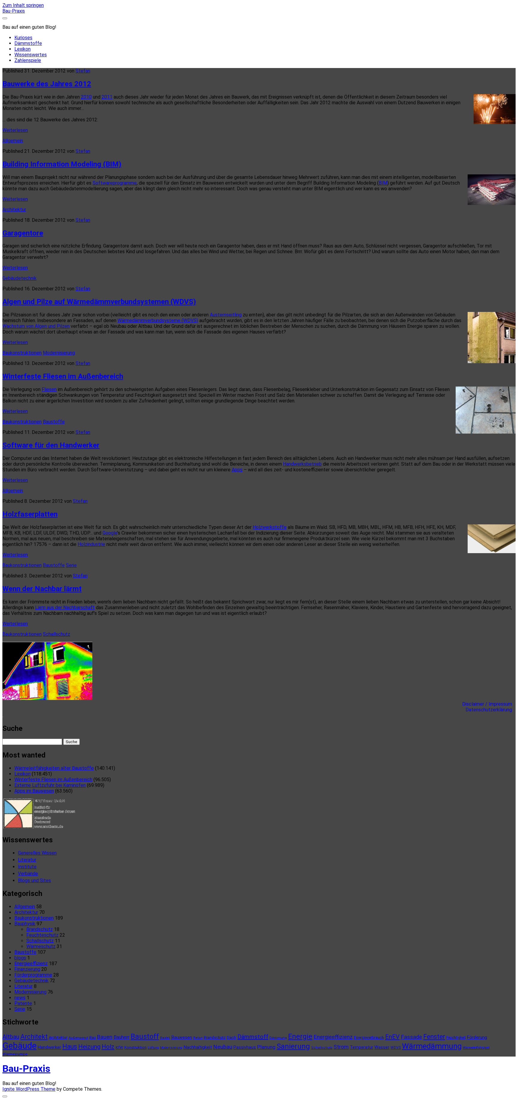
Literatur (27, 860)
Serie (71, 565)
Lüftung (153, 1048)
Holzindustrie (91, 544)
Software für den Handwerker (51, 445)
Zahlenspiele (27, 60)
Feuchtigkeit (456, 1038)
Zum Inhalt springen (23, 5)
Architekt (34, 1036)
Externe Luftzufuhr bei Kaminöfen (50, 785)
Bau (92, 1037)
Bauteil (165, 1038)
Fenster (434, 1036)
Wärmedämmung (432, 1046)
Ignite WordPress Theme (28, 1089)
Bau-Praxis (13, 11)
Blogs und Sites (34, 880)
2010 (86, 97)
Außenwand (78, 1038)
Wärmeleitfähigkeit (476, 1048)
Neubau (222, 1047)
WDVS (396, 1047)
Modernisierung (59, 353)
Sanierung (293, 1046)
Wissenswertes (30, 55)
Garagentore (22, 233)
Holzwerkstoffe (270, 527)
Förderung (477, 1037)
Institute (27, 867)
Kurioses (23, 37)
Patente (23, 1003)
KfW (119, 1047)
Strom (341, 1047)
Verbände (28, 873)
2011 (107, 97)
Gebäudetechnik (19, 278)
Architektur (14, 209)
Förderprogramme (33, 975)
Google (110, 533)
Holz (108, 1046)
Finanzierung (27, 969)
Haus (69, 1046)
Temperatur (361, 1047)
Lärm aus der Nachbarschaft (65, 607)
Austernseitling (226, 315)
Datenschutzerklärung (491, 710)
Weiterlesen (15, 130)
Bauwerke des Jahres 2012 (46, 84)
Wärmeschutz (40, 946)
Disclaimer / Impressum (489, 704)
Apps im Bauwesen (34, 791)
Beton (198, 1038)
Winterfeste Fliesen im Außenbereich (62, 376)
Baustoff (145, 1036)
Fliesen (49, 389)
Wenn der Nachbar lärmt (42, 589)
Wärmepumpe (15, 1054)
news (19, 998)
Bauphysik (24, 924)
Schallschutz (56, 634)
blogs (20, 958)
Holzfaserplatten (30, 514)
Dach (231, 1037)
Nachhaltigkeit (197, 1047)
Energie (300, 1036)
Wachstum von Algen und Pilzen (36, 326)
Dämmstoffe (28, 43)
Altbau (10, 1036)
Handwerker (49, 1047)
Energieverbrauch (369, 1037)
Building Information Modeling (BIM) (61, 164)
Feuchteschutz (42, 935)
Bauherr (122, 1037)
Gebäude (19, 1046)
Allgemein (12, 141)
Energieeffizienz (31, 963)
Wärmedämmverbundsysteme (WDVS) (158, 320)
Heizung (89, 1046)
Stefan (83, 71)
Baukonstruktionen (22, 353)
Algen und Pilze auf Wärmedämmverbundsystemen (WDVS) (99, 302)
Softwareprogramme (115, 183)
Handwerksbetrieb (302, 464)
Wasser (381, 1047)
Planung (266, 1047)
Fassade (411, 1037)
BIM (383, 183)
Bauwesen (181, 1037)
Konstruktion (135, 1047)
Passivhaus (245, 1047)
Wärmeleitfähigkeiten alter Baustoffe (54, 768)
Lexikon (22, 49)
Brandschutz (39, 929)
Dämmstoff (252, 1036)
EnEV (392, 1036)
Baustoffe (54, 422)
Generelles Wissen (37, 853)
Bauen (104, 1037)
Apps (237, 470)
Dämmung (278, 1038)
